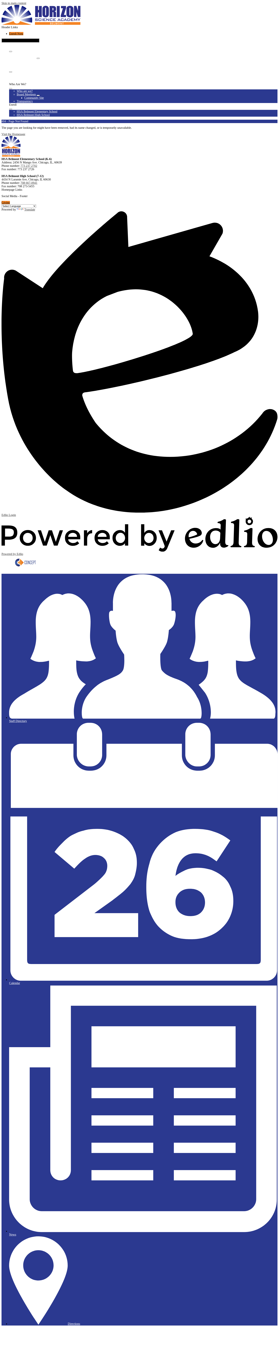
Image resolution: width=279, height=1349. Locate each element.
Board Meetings (26, 57)
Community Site (34, 60)
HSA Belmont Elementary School (37, 74)
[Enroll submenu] (10, 72)
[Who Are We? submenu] (10, 51)
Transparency (25, 64)
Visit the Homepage (13, 134)
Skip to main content (14, 3)
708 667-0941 (28, 182)
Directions (74, 1323)
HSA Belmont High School (33, 77)
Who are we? (25, 53)
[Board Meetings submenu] (38, 58)
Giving (6, 202)
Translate (29, 209)
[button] (10, 88)
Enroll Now (16, 33)
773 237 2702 (28, 165)
